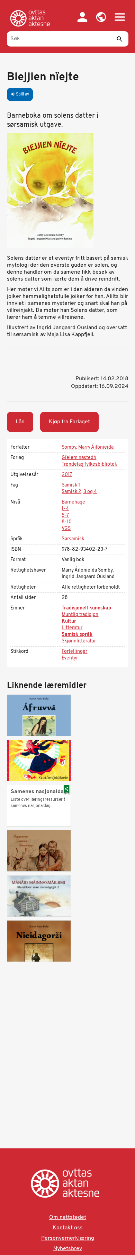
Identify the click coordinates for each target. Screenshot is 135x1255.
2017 (67, 475)
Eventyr (70, 658)
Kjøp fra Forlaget (69, 421)
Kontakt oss (68, 1227)
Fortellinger (74, 651)
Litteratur (72, 628)
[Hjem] (31, 18)
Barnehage (73, 502)
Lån (20, 421)
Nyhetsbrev (67, 1248)
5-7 (65, 515)
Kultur (69, 621)
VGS (66, 528)
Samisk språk (77, 634)
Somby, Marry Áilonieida (88, 447)
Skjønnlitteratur (79, 641)
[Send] (120, 39)
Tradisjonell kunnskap (86, 608)
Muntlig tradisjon (80, 615)
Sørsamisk (73, 539)
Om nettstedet (67, 1217)
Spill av (20, 94)
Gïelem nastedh (79, 458)
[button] (101, 17)
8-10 (67, 522)
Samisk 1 (71, 485)
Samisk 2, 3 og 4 (79, 492)
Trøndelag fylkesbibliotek (89, 464)
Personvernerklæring (67, 1238)
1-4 (65, 509)
